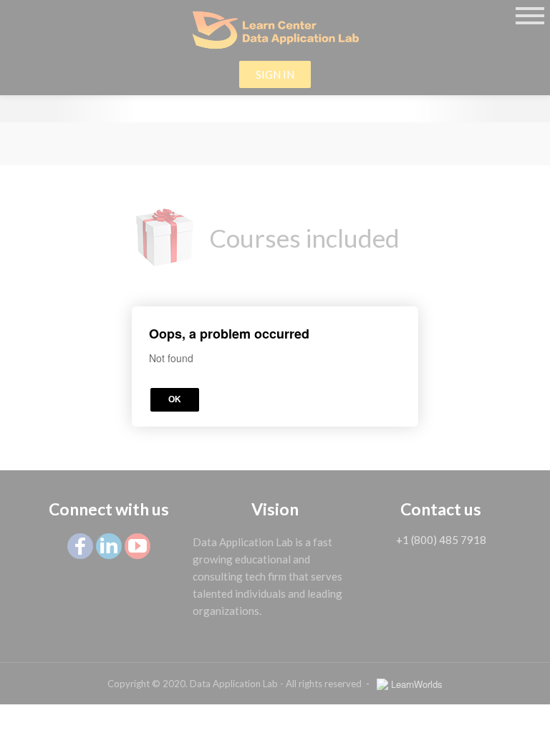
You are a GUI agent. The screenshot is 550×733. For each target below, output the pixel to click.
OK (174, 399)
